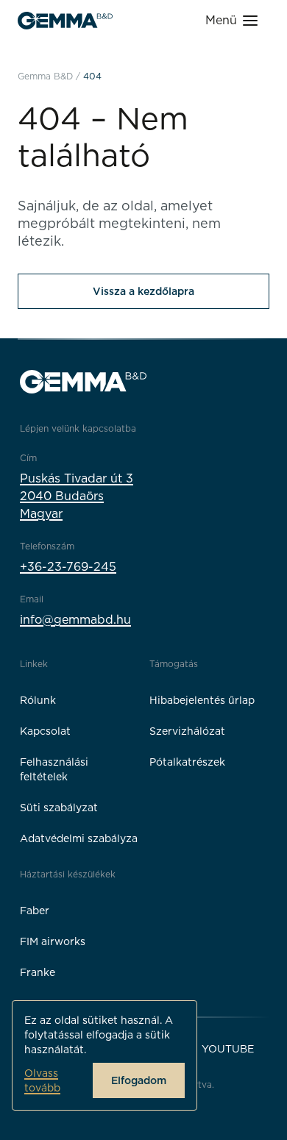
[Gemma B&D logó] (65, 20)
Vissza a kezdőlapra (143, 291)
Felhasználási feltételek (54, 769)
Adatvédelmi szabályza (79, 838)
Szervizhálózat (187, 731)
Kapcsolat (45, 731)
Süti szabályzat (59, 807)
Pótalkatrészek (187, 762)
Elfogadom (138, 1080)
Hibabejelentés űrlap (202, 700)
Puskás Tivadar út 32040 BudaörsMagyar (76, 496)
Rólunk (38, 700)
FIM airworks (52, 941)
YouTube (228, 1049)
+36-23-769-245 (68, 567)
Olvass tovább (42, 1080)
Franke (37, 972)
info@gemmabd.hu (75, 620)
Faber (34, 910)
